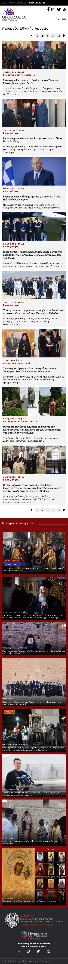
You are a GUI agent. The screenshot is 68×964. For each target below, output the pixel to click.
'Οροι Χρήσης (45, 961)
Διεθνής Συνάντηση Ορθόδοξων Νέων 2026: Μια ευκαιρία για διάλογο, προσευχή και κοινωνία (30, 794)
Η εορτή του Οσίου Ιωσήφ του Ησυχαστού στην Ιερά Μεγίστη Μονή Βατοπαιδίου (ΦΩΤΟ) (34, 569)
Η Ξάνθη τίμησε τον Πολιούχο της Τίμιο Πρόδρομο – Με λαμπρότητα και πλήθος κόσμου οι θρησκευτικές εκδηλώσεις (33, 749)
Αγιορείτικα (11, 564)
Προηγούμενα (31, 35)
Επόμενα (64, 35)
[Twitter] (59, 9)
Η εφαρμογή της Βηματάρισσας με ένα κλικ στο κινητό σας (29, 901)
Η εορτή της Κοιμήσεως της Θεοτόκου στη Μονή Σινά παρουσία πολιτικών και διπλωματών (31, 703)
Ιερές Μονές (7, 699)
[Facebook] (48, 9)
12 (59, 36)
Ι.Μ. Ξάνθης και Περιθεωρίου (15, 744)
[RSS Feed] (64, 9)
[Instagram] (53, 9)
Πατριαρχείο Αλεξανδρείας (14, 648)
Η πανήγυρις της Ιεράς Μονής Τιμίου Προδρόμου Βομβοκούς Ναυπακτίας (30, 842)
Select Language (36, 3)
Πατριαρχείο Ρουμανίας (13, 789)
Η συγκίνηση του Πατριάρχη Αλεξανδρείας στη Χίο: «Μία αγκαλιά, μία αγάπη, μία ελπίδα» (33, 652)
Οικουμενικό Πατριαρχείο (14, 612)
